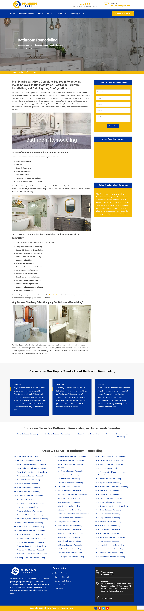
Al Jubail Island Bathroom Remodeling (111, 537)
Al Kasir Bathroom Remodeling (109, 541)
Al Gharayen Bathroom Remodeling (70, 483)
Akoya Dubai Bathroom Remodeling (30, 523)
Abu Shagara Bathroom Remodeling (70, 471)
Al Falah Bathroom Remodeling (109, 514)
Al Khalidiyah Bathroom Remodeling (111, 545)
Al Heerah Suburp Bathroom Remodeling (72, 494)
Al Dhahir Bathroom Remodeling (109, 510)
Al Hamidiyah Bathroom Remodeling (30, 495)
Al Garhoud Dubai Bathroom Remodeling (31, 538)
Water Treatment (45, 14)
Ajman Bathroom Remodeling (27, 434)
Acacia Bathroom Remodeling (27, 456)
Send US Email (106, 598)
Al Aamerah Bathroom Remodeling (110, 464)
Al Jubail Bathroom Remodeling (69, 506)
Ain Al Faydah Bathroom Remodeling (111, 460)
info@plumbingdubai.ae (120, 6)
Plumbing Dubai (67, 608)
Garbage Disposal (62, 577)
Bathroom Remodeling (27, 72)
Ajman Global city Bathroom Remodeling (31, 468)
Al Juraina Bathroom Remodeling (69, 510)
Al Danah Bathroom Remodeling (109, 502)
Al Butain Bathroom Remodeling (28, 491)
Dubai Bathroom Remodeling (88, 434)
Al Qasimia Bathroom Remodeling (70, 553)
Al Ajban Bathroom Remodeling (109, 479)
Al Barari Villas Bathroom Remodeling (30, 526)
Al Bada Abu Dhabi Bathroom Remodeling (113, 486)
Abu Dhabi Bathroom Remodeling (120, 435)
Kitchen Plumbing (62, 573)
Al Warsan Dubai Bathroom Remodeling (72, 456)
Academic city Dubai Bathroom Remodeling (32, 519)
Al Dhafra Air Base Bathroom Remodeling (113, 506)
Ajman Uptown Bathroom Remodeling (30, 476)
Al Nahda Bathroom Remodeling (69, 549)
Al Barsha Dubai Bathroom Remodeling (31, 530)
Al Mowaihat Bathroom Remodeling (30, 515)
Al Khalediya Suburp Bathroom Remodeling (73, 514)
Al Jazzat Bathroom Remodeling (69, 502)
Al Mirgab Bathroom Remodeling (69, 541)
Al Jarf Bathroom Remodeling (108, 533)
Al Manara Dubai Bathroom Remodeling (31, 550)
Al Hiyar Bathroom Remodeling (109, 529)
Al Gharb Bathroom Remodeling (69, 486)
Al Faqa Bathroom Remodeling (109, 518)
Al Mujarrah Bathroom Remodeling (70, 545)
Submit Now (113, 126)
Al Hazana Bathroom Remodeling (70, 490)
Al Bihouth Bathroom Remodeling (110, 498)
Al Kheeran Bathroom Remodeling (110, 553)
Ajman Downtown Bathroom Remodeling (32, 464)
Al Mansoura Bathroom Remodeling (70, 533)
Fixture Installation (26, 14)
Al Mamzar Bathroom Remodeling (70, 525)
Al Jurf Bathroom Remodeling (27, 507)
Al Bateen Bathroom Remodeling (110, 494)
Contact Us (59, 589)
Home (12, 14)
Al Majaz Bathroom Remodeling (69, 521)
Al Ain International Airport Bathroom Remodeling (111, 473)
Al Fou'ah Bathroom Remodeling (109, 521)
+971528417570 (122, 13)
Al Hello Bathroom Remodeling (28, 499)
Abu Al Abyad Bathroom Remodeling (71, 557)
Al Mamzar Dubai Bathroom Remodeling (31, 546)
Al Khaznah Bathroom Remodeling (110, 549)
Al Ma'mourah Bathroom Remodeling (111, 557)
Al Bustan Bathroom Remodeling (29, 487)
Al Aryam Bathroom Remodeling (109, 483)
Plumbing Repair (77, 14)
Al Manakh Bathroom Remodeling (70, 529)
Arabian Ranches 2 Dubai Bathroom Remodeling (70, 465)
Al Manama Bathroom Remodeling (29, 511)
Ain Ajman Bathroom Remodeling (29, 460)
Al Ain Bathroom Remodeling (108, 468)
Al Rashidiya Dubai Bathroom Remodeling (32, 554)
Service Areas (60, 585)
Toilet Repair (61, 14)
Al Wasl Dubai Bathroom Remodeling (71, 460)
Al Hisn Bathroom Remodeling (109, 525)
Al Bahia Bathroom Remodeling (28, 484)
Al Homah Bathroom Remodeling (69, 498)
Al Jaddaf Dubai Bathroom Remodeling (31, 542)
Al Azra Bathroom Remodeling (68, 475)
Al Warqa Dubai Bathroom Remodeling (31, 558)
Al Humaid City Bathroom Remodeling (30, 503)
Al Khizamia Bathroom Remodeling (70, 518)
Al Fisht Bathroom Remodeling (69, 479)
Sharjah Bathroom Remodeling (59, 434)
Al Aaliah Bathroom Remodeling (28, 480)
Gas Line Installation (63, 581)
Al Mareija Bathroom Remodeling (69, 537)
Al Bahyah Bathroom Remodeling (110, 490)
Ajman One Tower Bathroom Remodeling (32, 472)
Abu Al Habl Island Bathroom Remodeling (113, 456)
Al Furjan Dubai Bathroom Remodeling (30, 534)
